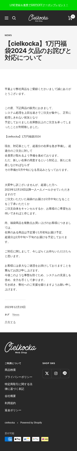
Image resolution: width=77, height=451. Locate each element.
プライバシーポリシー (18, 377)
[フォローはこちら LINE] (64, 373)
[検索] (14, 18)
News (8, 35)
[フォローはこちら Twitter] (46, 373)
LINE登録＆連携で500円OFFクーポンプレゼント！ (39, 5)
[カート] (70, 18)
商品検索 (10, 369)
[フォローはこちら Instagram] (55, 373)
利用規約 (10, 403)
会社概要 (10, 396)
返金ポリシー (13, 410)
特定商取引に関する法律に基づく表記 (18, 386)
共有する (10, 322)
